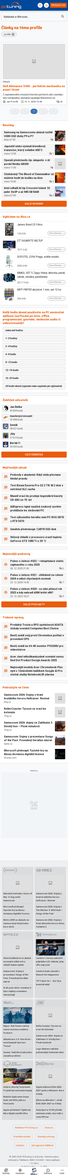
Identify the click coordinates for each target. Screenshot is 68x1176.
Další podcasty (34, 604)
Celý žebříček (34, 454)
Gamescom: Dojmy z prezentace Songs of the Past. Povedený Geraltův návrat (28, 738)
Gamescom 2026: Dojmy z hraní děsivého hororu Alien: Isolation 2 (50, 923)
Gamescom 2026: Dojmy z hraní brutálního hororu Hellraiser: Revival (26, 696)
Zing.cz (8, 716)
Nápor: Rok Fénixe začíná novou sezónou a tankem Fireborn (16, 1029)
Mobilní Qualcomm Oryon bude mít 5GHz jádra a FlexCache (16, 1100)
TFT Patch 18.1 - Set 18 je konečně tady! (48, 983)
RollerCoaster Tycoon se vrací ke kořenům (25, 710)
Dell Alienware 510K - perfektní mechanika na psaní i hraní (34, 88)
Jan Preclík (12, 102)
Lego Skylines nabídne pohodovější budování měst (50, 1051)
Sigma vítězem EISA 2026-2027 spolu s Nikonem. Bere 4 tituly (50, 1090)
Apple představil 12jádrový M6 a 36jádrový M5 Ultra (17, 1112)
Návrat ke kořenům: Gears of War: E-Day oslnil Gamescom (17, 897)
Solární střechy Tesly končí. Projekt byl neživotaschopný (17, 1089)
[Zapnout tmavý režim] (46, 5)
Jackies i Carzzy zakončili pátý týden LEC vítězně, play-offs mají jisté (50, 961)
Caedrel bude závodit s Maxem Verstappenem (48, 973)
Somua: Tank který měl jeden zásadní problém (17, 1054)
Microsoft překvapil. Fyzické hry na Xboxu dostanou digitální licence (26, 752)
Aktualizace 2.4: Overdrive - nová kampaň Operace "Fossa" (17, 1042)
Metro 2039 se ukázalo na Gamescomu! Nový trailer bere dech (16, 923)
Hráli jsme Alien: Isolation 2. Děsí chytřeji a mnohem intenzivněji (17, 991)
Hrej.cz (7, 702)
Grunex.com (10, 757)
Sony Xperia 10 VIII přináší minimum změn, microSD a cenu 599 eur (49, 1113)
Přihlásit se (58, 5)
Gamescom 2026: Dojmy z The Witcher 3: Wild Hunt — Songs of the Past (49, 910)
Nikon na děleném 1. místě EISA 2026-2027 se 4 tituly (49, 1102)
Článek (6, 82)
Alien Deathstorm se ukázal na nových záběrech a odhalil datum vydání (17, 961)
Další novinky (34, 203)
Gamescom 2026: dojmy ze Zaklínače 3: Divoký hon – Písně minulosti (28, 724)
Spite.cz (8, 743)
